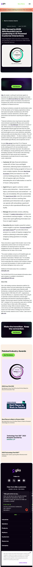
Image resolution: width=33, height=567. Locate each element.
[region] (17, 558)
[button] (15, 514)
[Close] (30, 552)
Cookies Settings (23, 562)
